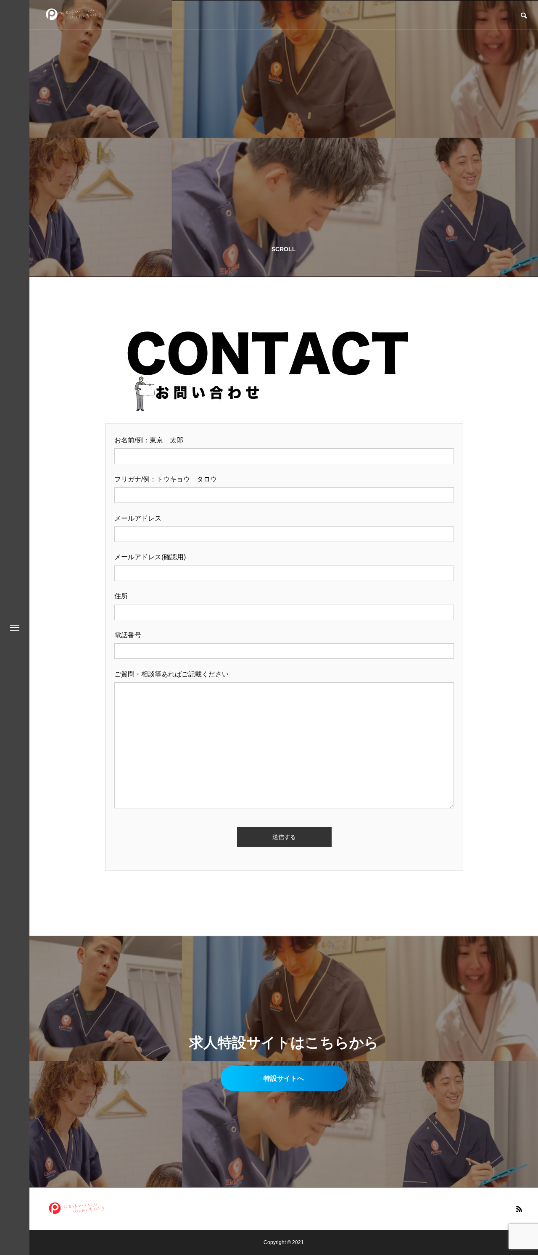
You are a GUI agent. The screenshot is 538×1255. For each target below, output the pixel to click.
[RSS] (519, 1209)
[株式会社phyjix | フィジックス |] (73, 14)
